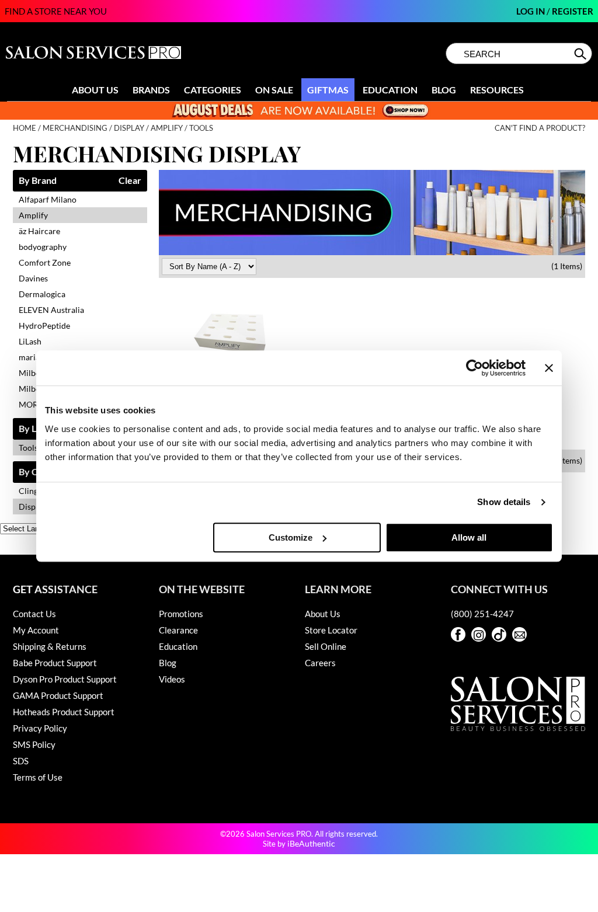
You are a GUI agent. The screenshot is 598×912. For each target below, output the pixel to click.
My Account (36, 630)
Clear (130, 181)
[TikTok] (499, 634)
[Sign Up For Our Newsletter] (519, 634)
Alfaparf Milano (48, 199)
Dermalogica (42, 294)
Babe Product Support (55, 662)
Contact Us (34, 613)
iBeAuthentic (311, 843)
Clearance (178, 630)
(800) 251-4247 (482, 613)
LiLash (30, 341)
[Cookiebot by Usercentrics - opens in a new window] (474, 368)
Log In (531, 11)
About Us (95, 89)
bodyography (43, 247)
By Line (34, 429)
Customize (290, 537)
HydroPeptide (44, 325)
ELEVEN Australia (51, 310)
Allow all (468, 537)
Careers (320, 662)
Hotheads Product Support (63, 711)
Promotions (181, 613)
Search (581, 54)
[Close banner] (549, 368)
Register (572, 11)
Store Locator (331, 630)
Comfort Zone (45, 262)
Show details (503, 502)
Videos (172, 679)
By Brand (38, 181)
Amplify (33, 215)
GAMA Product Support (58, 695)
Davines (33, 278)
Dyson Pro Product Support (65, 679)
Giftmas (328, 89)
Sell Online (325, 646)
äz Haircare (39, 231)
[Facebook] (458, 634)
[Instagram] (478, 634)
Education (390, 89)
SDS (21, 761)
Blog (444, 89)
